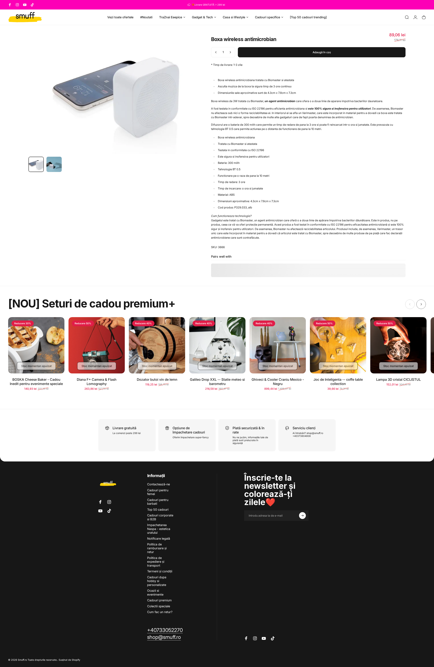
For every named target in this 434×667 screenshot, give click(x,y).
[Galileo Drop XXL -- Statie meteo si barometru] (217, 345)
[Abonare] (302, 515)
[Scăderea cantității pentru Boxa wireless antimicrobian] (215, 52)
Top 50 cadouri (158, 509)
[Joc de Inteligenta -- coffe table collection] (338, 345)
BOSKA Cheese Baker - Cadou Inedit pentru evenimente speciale (36, 382)
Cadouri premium (159, 600)
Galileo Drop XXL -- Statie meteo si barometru (217, 382)
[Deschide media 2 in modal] (114, 93)
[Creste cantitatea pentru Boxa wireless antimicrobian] (231, 52)
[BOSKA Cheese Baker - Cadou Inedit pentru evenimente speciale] (36, 345)
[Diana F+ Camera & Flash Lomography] (96, 345)
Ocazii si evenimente (155, 592)
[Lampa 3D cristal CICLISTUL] (398, 345)
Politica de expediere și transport (155, 561)
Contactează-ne (158, 484)
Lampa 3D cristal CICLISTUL (398, 380)
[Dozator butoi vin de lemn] (157, 345)
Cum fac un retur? (159, 612)
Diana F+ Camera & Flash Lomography (96, 382)
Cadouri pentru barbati (157, 502)
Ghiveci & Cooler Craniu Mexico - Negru (278, 382)
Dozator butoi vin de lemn (157, 380)
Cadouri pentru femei (157, 492)
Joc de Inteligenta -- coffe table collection (338, 382)
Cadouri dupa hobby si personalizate (156, 581)
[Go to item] (36, 164)
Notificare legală (158, 538)
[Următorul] (192, 93)
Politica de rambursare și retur (157, 548)
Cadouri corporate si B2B (160, 517)
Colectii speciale (158, 606)
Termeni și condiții (159, 571)
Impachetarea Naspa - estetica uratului (158, 528)
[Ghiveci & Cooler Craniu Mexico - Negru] (278, 345)
